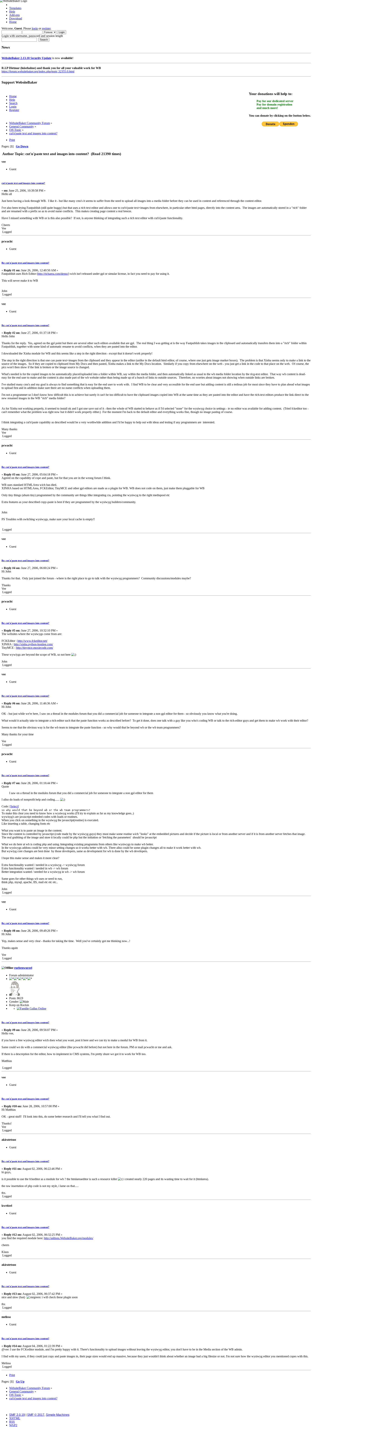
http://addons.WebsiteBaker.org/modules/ (68, 1238)
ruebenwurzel (23, 967)
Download (15, 18)
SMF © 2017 (35, 1414)
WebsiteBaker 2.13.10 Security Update (26, 58)
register (46, 28)
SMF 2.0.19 (17, 1414)
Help (12, 11)
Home (13, 22)
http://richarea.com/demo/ (53, 273)
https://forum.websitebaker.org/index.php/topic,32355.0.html (38, 71)
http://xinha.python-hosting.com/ (33, 644)
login (35, 28)
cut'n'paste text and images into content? (23, 183)
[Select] (14, 806)
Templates (15, 8)
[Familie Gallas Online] (31, 1008)
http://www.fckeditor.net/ (32, 640)
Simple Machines (57, 1414)
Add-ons (14, 15)
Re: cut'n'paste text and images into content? (25, 262)
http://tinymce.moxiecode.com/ (34, 647)
